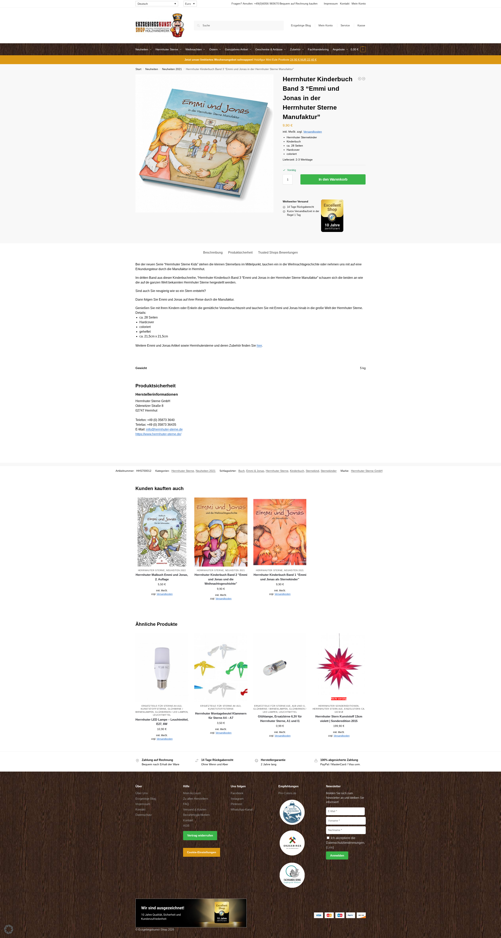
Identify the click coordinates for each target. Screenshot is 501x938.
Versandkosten (312, 131)
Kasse (361, 25)
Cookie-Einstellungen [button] (201, 852)
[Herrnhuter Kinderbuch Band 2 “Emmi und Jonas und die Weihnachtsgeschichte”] (220, 532)
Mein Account (192, 793)
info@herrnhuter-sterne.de (164, 429)
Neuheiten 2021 (172, 69)
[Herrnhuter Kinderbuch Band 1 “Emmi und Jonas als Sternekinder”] (280, 532)
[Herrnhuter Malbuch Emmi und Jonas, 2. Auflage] (364, 79)
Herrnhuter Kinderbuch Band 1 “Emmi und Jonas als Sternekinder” (280, 577)
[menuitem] (156, 3)
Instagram (237, 798)
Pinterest (236, 804)
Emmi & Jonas (255, 470)
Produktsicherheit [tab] (240, 252)
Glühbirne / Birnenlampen (270, 709)
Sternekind (312, 470)
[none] (156, 3)
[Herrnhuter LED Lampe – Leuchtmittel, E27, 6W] (162, 667)
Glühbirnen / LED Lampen (171, 712)
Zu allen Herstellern (195, 798)
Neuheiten (151, 69)
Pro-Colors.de (287, 793)
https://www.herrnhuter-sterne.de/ (158, 434)
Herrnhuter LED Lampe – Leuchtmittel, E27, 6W (161, 722)
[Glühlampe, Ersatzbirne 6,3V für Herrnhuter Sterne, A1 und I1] (280, 667)
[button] (358, 49)
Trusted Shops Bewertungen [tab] (278, 252)
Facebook (237, 793)
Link (330, 847)
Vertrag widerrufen (200, 835)
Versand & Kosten (194, 809)
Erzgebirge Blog (301, 25)
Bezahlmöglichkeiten (196, 814)
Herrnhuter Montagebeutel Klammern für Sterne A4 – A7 (220, 716)
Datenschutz (143, 814)
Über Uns (141, 793)
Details (162, 602)
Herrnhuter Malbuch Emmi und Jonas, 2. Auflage (162, 577)
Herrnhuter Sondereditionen (338, 706)
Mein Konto (359, 3)
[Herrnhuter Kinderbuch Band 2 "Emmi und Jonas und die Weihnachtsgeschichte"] (360, 79)
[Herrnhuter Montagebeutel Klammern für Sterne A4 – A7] (220, 667)
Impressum (331, 3)
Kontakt (344, 3)
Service (345, 25)
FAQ (186, 804)
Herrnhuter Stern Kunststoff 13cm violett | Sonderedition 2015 (338, 719)
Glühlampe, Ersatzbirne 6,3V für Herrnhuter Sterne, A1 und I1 (280, 719)
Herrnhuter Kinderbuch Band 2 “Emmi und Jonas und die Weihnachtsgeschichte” (220, 579)
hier (259, 345)
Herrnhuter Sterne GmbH (366, 470)
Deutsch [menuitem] (143, 3)
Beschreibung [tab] (213, 252)
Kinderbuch (297, 470)
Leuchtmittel (162, 715)
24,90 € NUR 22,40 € (303, 59)
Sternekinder (329, 470)
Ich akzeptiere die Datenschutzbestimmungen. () (345, 842)
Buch (241, 470)
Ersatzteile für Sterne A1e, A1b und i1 (279, 706)
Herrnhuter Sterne (182, 470)
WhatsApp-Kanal (241, 809)
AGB (186, 825)
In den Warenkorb (333, 179)
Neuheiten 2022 (176, 570)
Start (138, 69)
